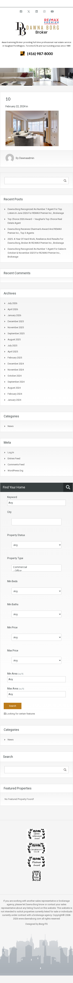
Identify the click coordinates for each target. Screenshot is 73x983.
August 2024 (14, 387)
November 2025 (16, 327)
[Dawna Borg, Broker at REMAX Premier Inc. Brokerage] (36, 29)
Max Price (12, 650)
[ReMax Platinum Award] (36, 861)
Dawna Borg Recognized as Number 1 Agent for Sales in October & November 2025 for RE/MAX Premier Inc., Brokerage (37, 253)
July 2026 (12, 303)
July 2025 (12, 345)
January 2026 (14, 315)
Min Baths (12, 604)
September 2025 (16, 333)
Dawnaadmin (26, 158)
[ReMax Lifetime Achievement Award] (36, 834)
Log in (11, 452)
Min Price (12, 627)
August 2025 (14, 339)
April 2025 (13, 351)
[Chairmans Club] (36, 847)
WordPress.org (15, 470)
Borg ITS (43, 924)
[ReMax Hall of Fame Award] (37, 875)
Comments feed (16, 464)
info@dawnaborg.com (46, 3)
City (9, 512)
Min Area (15, 673)
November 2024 (16, 369)
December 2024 (16, 363)
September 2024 (16, 381)
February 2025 (15, 357)
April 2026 (13, 309)
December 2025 (16, 321)
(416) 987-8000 (40, 53)
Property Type (15, 558)
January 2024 (14, 400)
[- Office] (36, 570)
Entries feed (14, 458)
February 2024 (15, 393)
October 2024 (14, 375)
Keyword (12, 497)
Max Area (15, 688)
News (10, 426)
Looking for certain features (20, 713)
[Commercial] (36, 567)
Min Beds (12, 581)
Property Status (16, 535)
